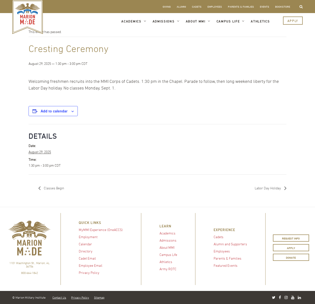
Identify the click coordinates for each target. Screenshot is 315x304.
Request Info (291, 238)
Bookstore (282, 6)
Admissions (164, 21)
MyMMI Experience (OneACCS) (101, 230)
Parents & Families (241, 6)
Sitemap (99, 297)
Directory (86, 251)
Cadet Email (87, 258)
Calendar (85, 244)
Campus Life (228, 21)
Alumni (181, 6)
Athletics (260, 21)
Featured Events (225, 265)
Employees (214, 6)
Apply (292, 21)
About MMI (195, 21)
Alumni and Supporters (230, 244)
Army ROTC (167, 269)
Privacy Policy (89, 272)
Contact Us (59, 297)
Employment (88, 237)
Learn (165, 226)
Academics (131, 21)
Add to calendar (54, 110)
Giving (167, 6)
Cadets (197, 6)
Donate (291, 257)
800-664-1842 (29, 272)
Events (264, 6)
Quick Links (90, 222)
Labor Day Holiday (268, 188)
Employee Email (90, 265)
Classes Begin (53, 188)
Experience (224, 230)
